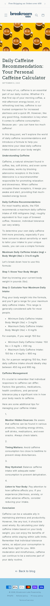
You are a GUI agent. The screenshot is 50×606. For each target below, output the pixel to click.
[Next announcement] (45, 4)
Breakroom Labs (23, 592)
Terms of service (26, 600)
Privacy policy (37, 596)
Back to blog (27, 571)
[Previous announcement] (5, 4)
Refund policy (22, 596)
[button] (6, 15)
